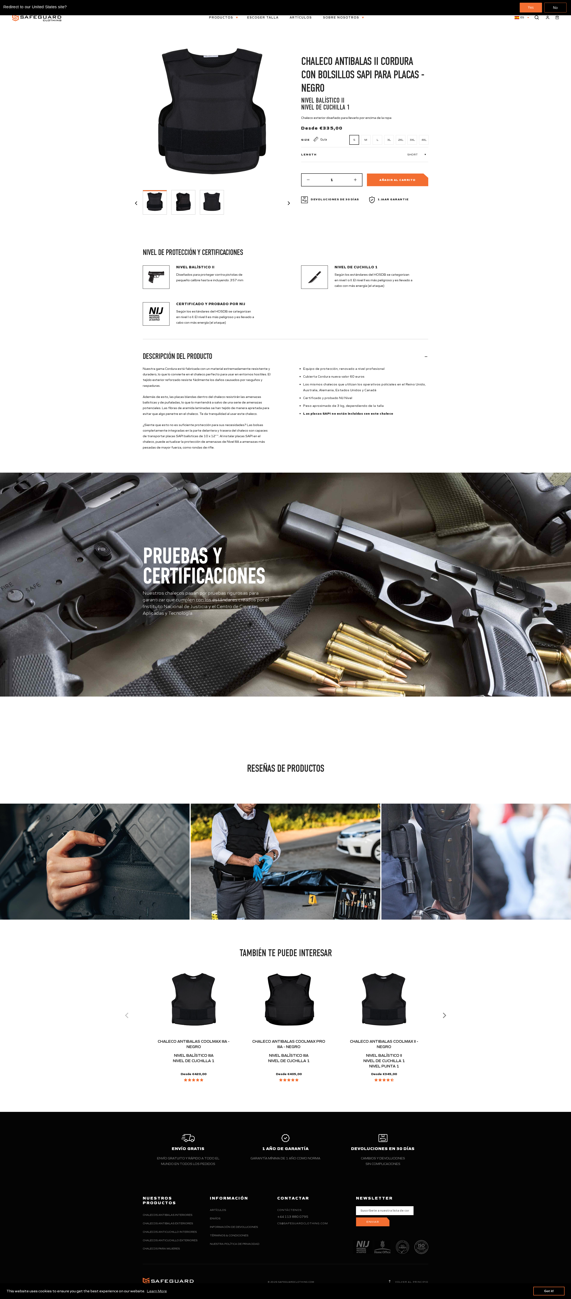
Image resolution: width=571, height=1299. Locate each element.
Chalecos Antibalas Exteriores (168, 1223)
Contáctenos (289, 1210)
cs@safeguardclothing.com (302, 1223)
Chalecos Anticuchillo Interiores (170, 1231)
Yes (531, 7)
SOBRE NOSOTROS (341, 17)
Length (309, 154)
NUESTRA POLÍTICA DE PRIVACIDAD (234, 1243)
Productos (221, 17)
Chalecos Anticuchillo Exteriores (170, 1240)
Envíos (215, 1218)
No (555, 7)
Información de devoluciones (234, 1227)
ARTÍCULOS (301, 17)
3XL (412, 139)
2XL (400, 139)
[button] (193, 1080)
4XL (423, 139)
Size (305, 139)
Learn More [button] (157, 1291)
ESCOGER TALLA (263, 17)
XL (389, 139)
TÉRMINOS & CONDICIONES (229, 1235)
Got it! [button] (549, 1291)
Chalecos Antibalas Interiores (167, 1214)
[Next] (443, 1015)
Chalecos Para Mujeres (161, 1248)
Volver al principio (411, 1281)
